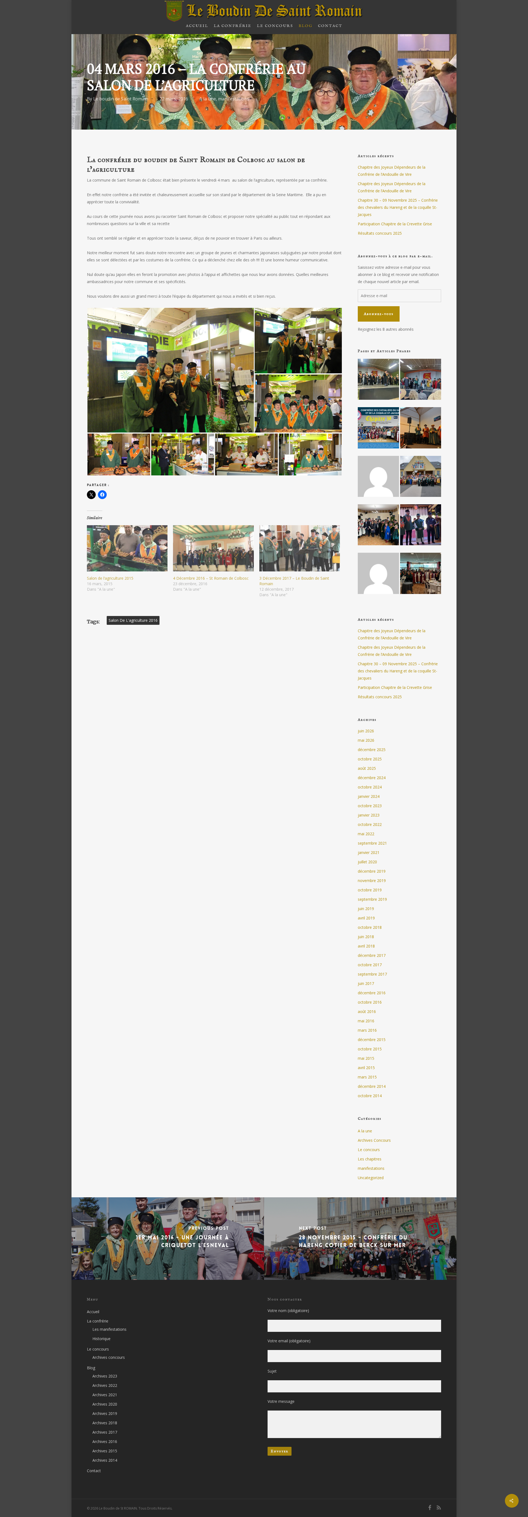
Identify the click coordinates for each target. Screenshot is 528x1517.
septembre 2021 (372, 843)
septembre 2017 (372, 974)
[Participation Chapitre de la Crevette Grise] (420, 430)
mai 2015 (366, 1058)
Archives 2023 (104, 1376)
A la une (207, 99)
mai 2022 (366, 833)
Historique (101, 1338)
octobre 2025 (370, 759)
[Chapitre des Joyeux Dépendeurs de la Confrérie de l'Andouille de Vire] (378, 382)
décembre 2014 (372, 1086)
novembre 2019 (372, 880)
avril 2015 (366, 1067)
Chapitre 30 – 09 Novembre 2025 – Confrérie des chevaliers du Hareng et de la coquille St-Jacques (398, 207)
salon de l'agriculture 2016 (133, 620)
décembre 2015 (372, 1039)
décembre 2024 (372, 777)
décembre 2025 (372, 749)
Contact (94, 1470)
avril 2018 (366, 946)
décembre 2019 (372, 871)
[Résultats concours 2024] (378, 576)
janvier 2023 (369, 815)
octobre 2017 (370, 964)
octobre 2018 (370, 927)
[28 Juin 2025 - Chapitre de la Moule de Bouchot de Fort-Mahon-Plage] (420, 479)
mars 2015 (367, 1077)
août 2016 (367, 1011)
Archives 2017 (104, 1432)
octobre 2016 (370, 1002)
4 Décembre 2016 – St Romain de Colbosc (211, 578)
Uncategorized (371, 1177)
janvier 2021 (369, 852)
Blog (91, 1367)
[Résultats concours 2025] (378, 479)
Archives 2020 (104, 1404)
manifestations (233, 99)
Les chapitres (369, 1159)
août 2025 (367, 768)
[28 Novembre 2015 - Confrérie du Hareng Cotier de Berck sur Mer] (361, 1238)
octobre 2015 (370, 1049)
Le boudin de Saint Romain (120, 99)
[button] (170, 370)
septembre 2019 (372, 899)
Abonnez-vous (379, 313)
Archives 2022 (104, 1385)
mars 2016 (367, 1030)
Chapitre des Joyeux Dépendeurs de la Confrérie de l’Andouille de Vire (391, 171)
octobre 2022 (370, 824)
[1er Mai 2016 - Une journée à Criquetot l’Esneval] (167, 1238)
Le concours (369, 1149)
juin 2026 (366, 730)
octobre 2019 (370, 889)
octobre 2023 (370, 805)
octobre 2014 (370, 1095)
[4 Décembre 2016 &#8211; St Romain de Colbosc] (213, 548)
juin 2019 (366, 908)
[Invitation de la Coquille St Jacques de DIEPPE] (420, 576)
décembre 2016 (372, 992)
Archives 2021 (104, 1394)
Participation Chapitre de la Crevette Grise (395, 223)
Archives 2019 (104, 1413)
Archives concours (108, 1357)
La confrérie (97, 1321)
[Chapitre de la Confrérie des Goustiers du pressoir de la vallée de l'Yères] (420, 528)
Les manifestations (109, 1329)
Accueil (93, 1311)
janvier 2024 (369, 796)
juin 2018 (366, 936)
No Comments (421, 83)
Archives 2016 (104, 1441)
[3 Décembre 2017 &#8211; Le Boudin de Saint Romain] (299, 548)
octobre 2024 (370, 787)
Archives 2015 (104, 1450)
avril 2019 (366, 918)
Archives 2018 (104, 1422)
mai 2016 (366, 1020)
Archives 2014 (104, 1460)
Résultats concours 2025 (380, 233)
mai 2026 (366, 740)
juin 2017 (366, 983)
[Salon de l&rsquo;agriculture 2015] (127, 548)
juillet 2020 (367, 861)
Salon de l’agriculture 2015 (110, 578)
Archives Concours (374, 1140)
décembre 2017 (372, 955)
